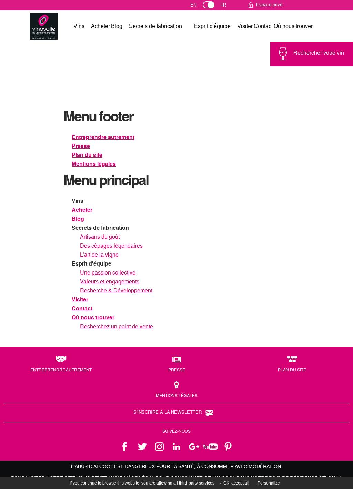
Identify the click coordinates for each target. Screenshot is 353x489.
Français (226, 6)
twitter (142, 446)
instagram (159, 446)
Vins (78, 26)
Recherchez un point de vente (116, 327)
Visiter (245, 26)
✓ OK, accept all (234, 483)
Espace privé (269, 5)
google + (193, 446)
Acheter (100, 26)
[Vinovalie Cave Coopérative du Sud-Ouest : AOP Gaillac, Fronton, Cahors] (44, 26)
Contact (263, 26)
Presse (81, 146)
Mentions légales (94, 164)
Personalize (269, 483)
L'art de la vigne (99, 255)
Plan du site (87, 155)
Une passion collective (107, 273)
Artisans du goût (100, 237)
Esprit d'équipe (212, 26)
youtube (211, 446)
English (199, 6)
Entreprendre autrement (103, 137)
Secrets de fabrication (155, 26)
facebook (124, 446)
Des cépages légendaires (111, 246)
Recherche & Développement (116, 291)
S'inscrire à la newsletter (167, 412)
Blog (116, 26)
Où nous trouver (293, 26)
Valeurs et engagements (109, 282)
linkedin (176, 446)
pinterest (228, 446)
